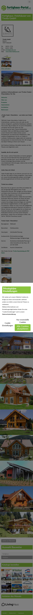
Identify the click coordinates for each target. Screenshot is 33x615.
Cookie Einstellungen (7, 324)
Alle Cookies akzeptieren (23, 327)
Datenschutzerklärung (9, 314)
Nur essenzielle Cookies (22, 321)
